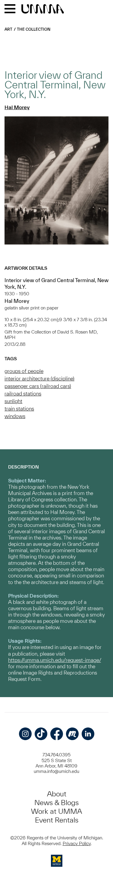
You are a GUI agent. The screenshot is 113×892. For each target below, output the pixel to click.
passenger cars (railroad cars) (38, 386)
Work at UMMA (56, 811)
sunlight (13, 401)
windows (15, 416)
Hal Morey (17, 107)
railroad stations (23, 393)
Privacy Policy (77, 843)
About (56, 794)
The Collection (33, 29)
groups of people (24, 371)
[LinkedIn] (88, 733)
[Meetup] (72, 733)
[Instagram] (25, 733)
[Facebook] (56, 733)
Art (8, 29)
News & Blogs (56, 802)
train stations (19, 408)
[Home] (42, 9)
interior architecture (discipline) (39, 378)
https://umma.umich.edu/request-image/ (54, 660)
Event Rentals (56, 820)
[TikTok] (41, 733)
